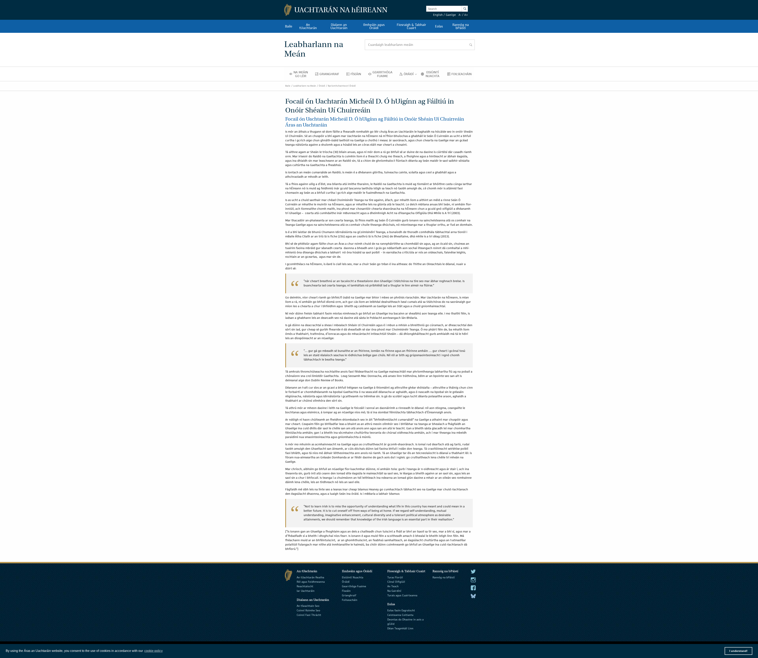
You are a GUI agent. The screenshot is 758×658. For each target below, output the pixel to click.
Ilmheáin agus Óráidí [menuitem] (374, 26)
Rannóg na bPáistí (443, 577)
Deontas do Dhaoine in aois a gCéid (405, 621)
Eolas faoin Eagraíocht (401, 610)
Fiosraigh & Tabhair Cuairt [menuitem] (411, 26)
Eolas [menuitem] (439, 26)
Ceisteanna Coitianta (400, 615)
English (438, 15)
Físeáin (346, 591)
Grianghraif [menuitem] (330, 75)
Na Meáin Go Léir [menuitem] (302, 74)
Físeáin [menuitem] (357, 75)
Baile (287, 85)
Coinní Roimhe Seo (308, 610)
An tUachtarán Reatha (310, 577)
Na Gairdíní (394, 591)
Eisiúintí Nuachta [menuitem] (434, 74)
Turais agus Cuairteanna (402, 595)
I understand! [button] (738, 650)
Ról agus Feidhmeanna (311, 581)
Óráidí (322, 85)
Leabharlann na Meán (304, 85)
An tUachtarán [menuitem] (308, 26)
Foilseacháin (349, 599)
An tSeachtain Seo (308, 606)
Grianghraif (349, 595)
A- (460, 15)
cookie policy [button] (153, 650)
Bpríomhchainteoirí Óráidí (342, 85)
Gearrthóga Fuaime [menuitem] (383, 74)
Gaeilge (451, 15)
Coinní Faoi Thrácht (309, 615)
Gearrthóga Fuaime (354, 586)
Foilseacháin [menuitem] (462, 75)
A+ (466, 15)
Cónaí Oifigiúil (396, 581)
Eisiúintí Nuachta (352, 577)
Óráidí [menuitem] (410, 75)
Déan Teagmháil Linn (400, 628)
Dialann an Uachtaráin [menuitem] (338, 26)
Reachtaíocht (305, 586)
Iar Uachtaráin (305, 591)
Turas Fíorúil (395, 577)
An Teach (393, 586)
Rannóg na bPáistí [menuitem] (460, 26)
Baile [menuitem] (288, 26)
